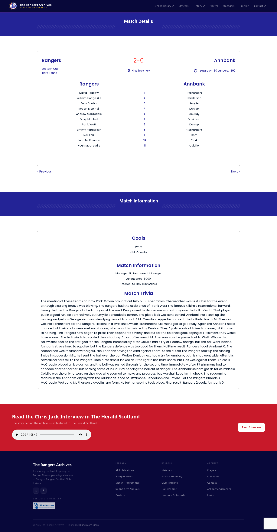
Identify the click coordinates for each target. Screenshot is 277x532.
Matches (183, 6)
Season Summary (171, 476)
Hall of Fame (169, 489)
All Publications (125, 470)
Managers (228, 6)
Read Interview (251, 427)
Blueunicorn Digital (89, 525)
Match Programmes (127, 482)
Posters (120, 495)
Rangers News (124, 476)
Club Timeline (169, 482)
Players (214, 6)
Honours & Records (173, 495)
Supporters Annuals (127, 489)
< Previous (44, 171)
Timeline (244, 6)
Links (210, 495)
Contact (258, 6)
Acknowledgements (219, 489)
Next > (235, 171)
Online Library (163, 6)
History (198, 6)
